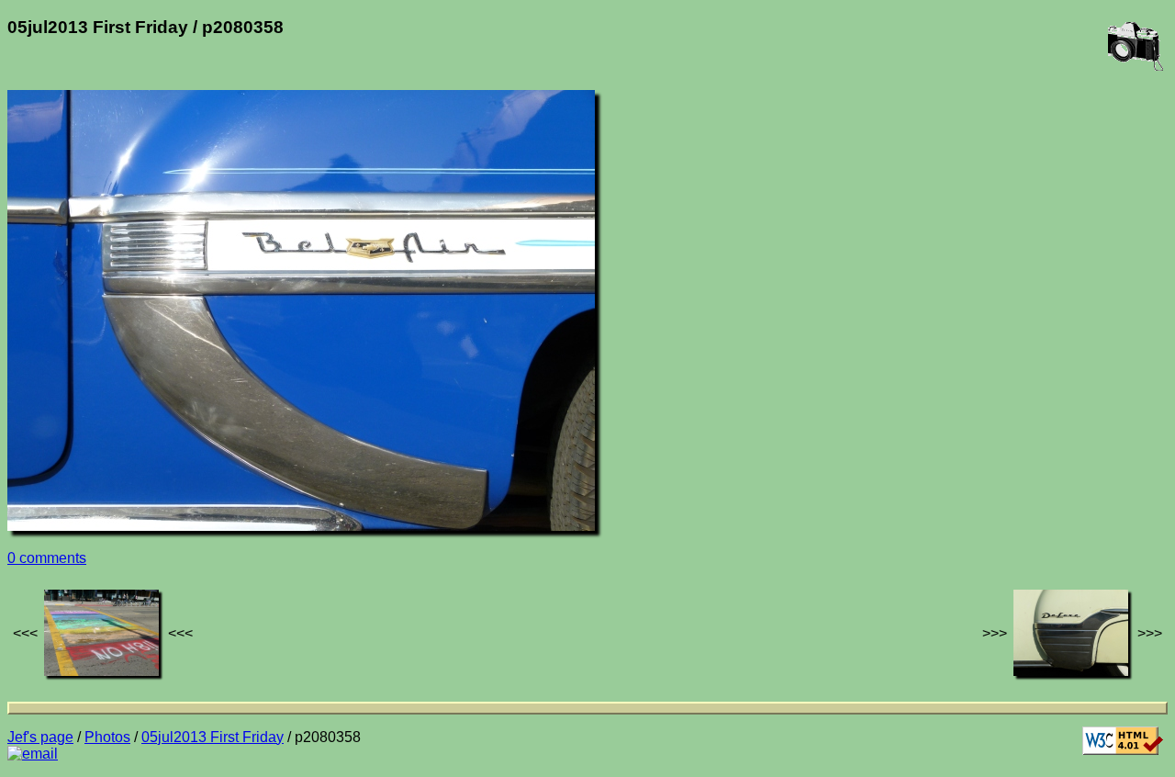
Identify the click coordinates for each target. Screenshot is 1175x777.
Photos (107, 737)
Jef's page (40, 737)
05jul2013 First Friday (212, 737)
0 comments (46, 558)
